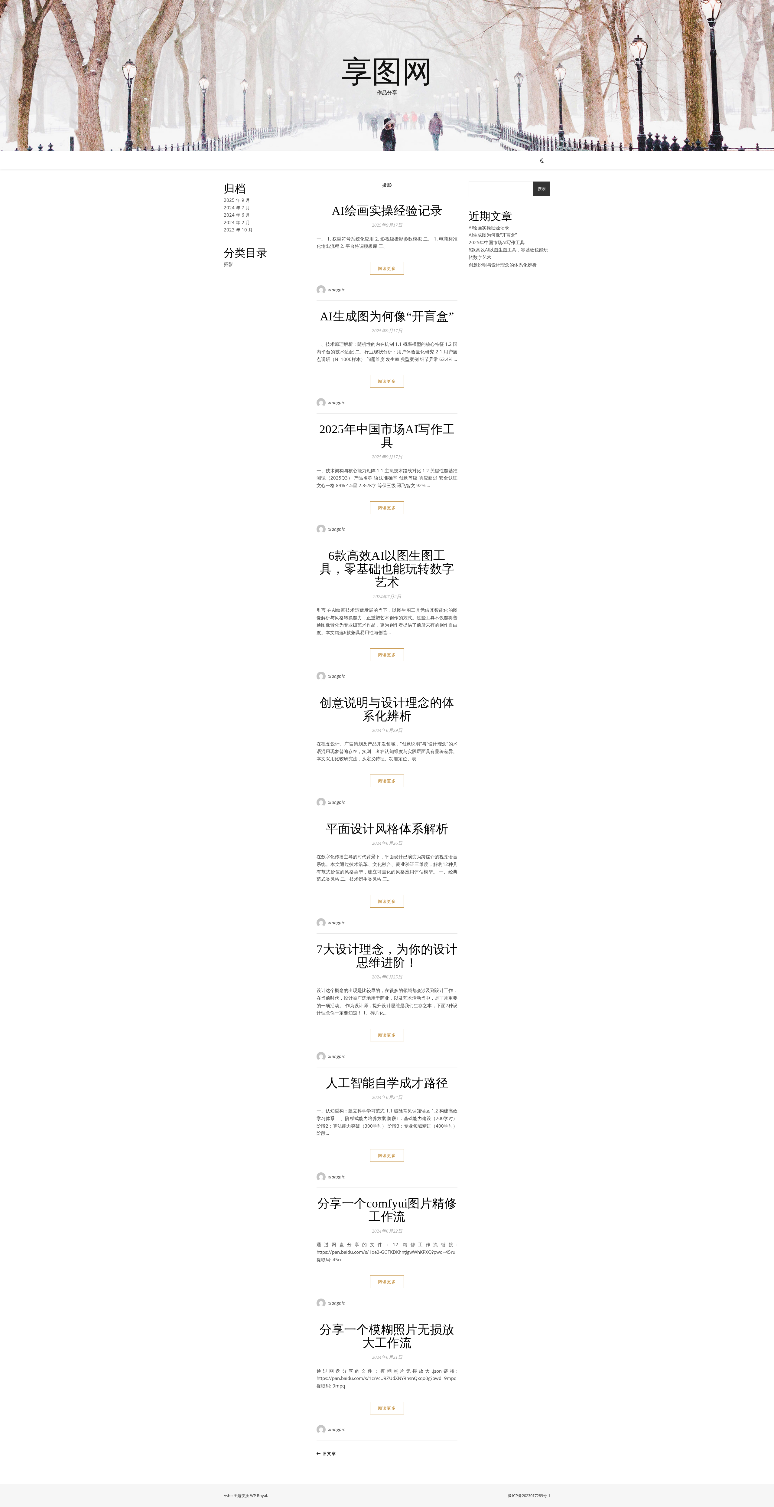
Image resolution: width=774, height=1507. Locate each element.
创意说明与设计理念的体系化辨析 (387, 709)
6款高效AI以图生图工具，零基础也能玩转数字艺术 (387, 569)
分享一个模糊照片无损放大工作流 (387, 1336)
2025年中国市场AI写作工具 (387, 435)
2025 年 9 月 (237, 200)
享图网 (387, 70)
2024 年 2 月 (237, 222)
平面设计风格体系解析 (387, 829)
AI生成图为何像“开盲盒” (387, 316)
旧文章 (328, 1453)
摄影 (228, 264)
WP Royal (258, 1495)
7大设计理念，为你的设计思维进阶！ (387, 955)
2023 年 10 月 (238, 230)
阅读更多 (387, 268)
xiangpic (336, 290)
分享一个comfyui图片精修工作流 (387, 1210)
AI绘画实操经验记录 (387, 211)
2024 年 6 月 (237, 215)
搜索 (542, 188)
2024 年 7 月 (237, 208)
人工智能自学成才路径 (387, 1083)
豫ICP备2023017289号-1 (529, 1495)
